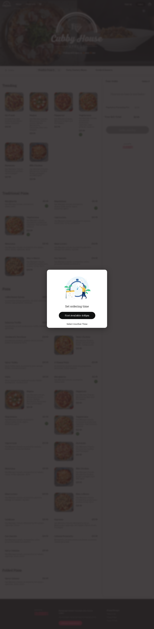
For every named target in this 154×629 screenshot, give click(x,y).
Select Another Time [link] (77, 324)
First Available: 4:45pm (77, 315)
